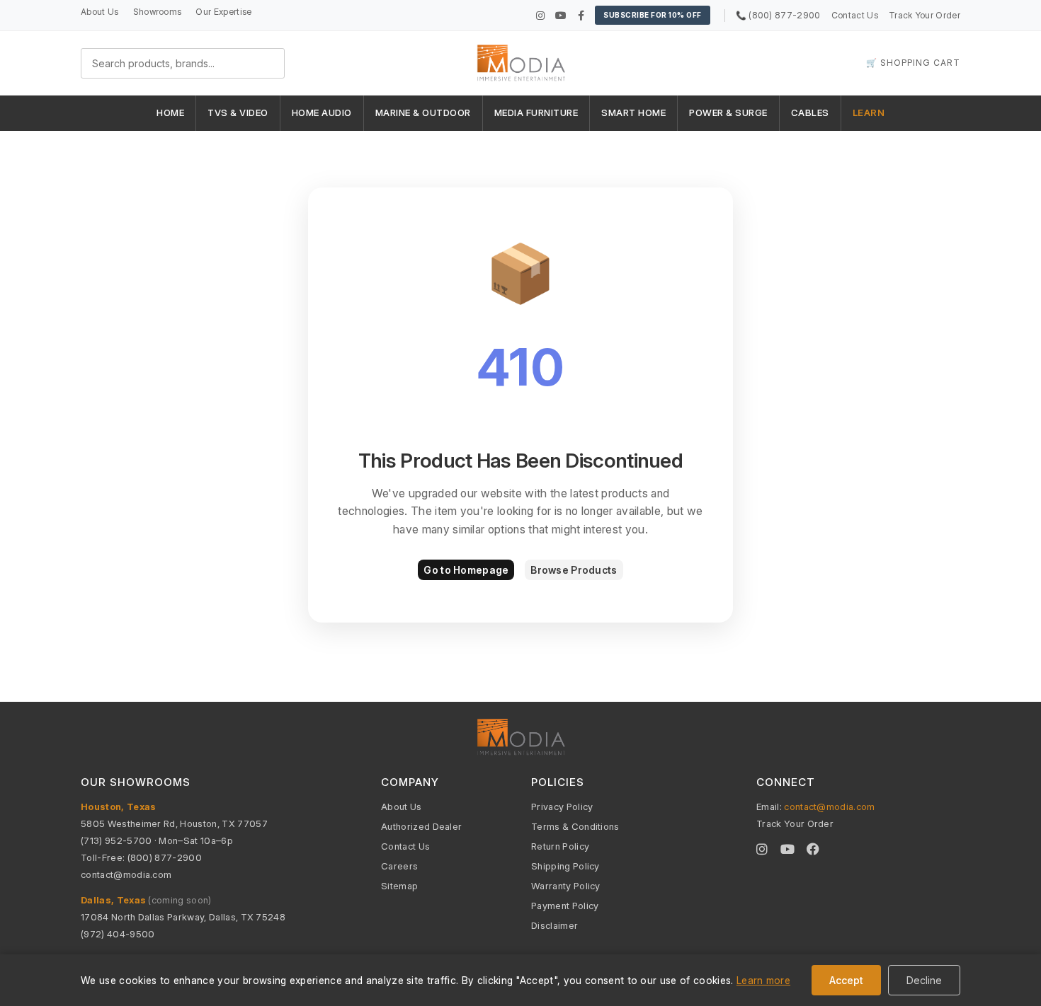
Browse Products (573, 570)
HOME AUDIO (322, 112)
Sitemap (399, 885)
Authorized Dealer (421, 826)
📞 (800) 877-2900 (778, 15)
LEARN (869, 112)
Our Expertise (223, 11)
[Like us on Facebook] (581, 15)
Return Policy (560, 846)
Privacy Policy (562, 806)
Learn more (763, 980)
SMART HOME (633, 112)
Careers (399, 866)
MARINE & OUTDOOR (423, 112)
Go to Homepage (465, 570)
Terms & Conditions (575, 826)
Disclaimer (554, 925)
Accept (846, 980)
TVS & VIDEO (237, 112)
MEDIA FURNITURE (536, 112)
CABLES (810, 112)
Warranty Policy (566, 885)
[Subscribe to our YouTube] (561, 15)
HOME (170, 112)
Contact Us (854, 15)
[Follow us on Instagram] (540, 15)
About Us (100, 11)
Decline (924, 980)
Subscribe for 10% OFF (652, 15)
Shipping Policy (565, 866)
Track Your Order (924, 15)
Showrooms (157, 11)
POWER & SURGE (728, 112)
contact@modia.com (126, 874)
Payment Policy (564, 905)
